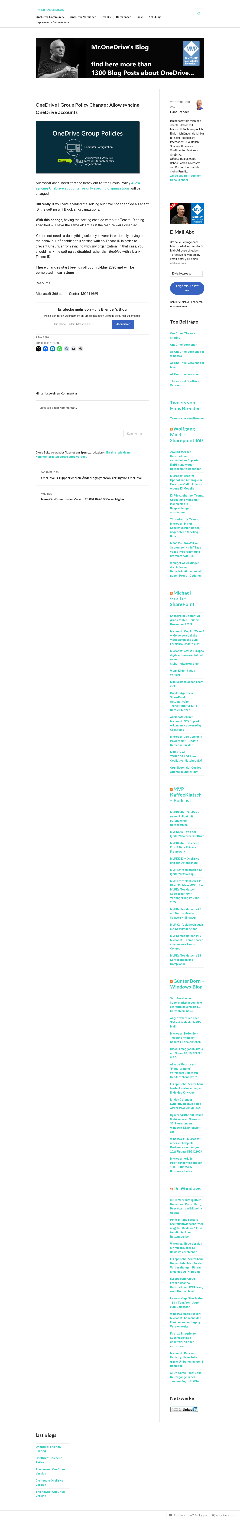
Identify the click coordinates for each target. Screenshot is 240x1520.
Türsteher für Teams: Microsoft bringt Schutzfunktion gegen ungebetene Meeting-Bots (185, 528)
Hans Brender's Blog (50, 9)
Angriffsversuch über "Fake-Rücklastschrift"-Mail (185, 1022)
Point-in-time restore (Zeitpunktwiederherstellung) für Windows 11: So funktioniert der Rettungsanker (186, 1228)
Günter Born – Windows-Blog (187, 984)
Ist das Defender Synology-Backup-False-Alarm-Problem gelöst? (186, 1104)
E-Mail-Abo (182, 232)
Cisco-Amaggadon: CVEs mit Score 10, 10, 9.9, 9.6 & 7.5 (186, 1053)
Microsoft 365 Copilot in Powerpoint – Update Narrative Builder (186, 741)
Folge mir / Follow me (187, 288)
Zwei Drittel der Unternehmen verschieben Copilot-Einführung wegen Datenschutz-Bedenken (185, 460)
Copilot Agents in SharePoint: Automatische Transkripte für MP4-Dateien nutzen (184, 701)
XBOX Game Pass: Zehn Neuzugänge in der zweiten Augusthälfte (186, 1377)
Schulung (155, 16)
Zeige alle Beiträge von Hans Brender (185, 178)
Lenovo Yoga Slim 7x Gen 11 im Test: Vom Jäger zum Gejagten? (186, 1303)
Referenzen (123, 16)
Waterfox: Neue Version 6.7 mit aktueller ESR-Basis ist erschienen (186, 1248)
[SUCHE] (199, 13)
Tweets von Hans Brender (185, 405)
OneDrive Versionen (83, 16)
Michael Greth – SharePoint (182, 598)
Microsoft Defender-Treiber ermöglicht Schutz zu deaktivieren (185, 1038)
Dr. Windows (187, 1188)
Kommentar (134, 433)
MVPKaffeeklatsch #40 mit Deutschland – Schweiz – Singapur (185, 913)
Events (106, 16)
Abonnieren (123, 324)
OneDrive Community (50, 16)
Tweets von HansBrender (187, 418)
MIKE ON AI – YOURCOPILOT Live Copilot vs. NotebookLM (186, 756)
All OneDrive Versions (184, 374)
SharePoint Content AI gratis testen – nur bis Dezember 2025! (185, 620)
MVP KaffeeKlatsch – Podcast (186, 794)
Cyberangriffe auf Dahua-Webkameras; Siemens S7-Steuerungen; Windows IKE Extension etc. (187, 1123)
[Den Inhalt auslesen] (171, 429)
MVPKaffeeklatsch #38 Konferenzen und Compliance (185, 960)
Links (140, 16)
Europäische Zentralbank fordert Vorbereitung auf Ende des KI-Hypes (186, 1088)
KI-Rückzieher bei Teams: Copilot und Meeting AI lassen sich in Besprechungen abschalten (187, 504)
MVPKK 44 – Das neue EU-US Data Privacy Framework (184, 847)
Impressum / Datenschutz (52, 22)
